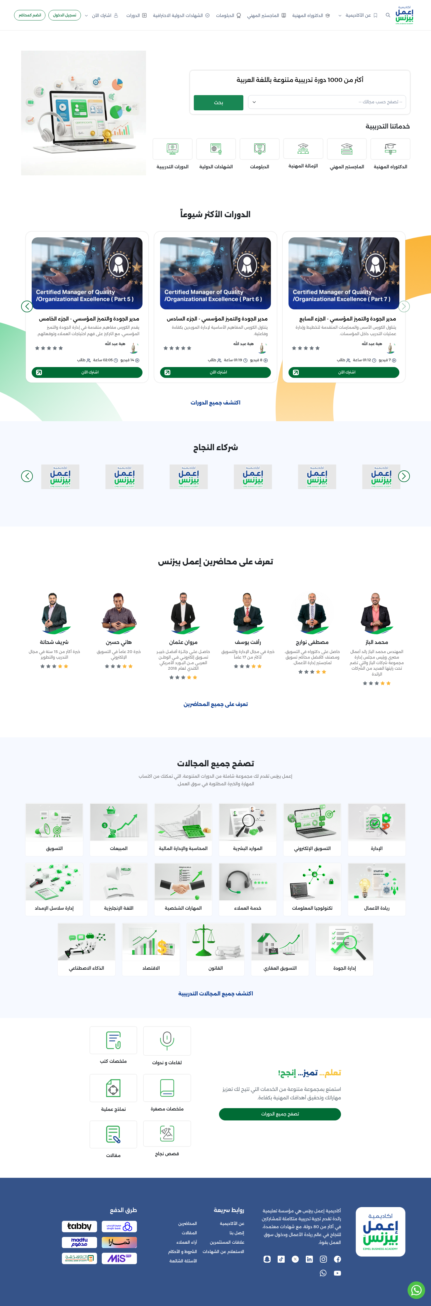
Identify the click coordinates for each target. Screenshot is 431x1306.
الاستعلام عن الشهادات (223, 1252)
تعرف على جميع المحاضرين (216, 704)
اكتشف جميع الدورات (215, 403)
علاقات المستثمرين (227, 1242)
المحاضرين (187, 1223)
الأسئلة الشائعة (183, 1261)
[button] (27, 306)
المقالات (189, 1233)
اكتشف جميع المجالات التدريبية (215, 994)
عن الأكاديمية (232, 1223)
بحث (218, 102)
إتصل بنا (237, 1233)
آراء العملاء (187, 1242)
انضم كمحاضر (30, 15)
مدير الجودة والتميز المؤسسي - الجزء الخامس (89, 319)
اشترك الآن (346, 372)
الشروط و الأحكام (182, 1252)
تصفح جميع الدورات (280, 1114)
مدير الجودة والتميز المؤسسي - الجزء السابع (347, 319)
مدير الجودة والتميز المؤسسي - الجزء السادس (217, 319)
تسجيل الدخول (64, 15)
